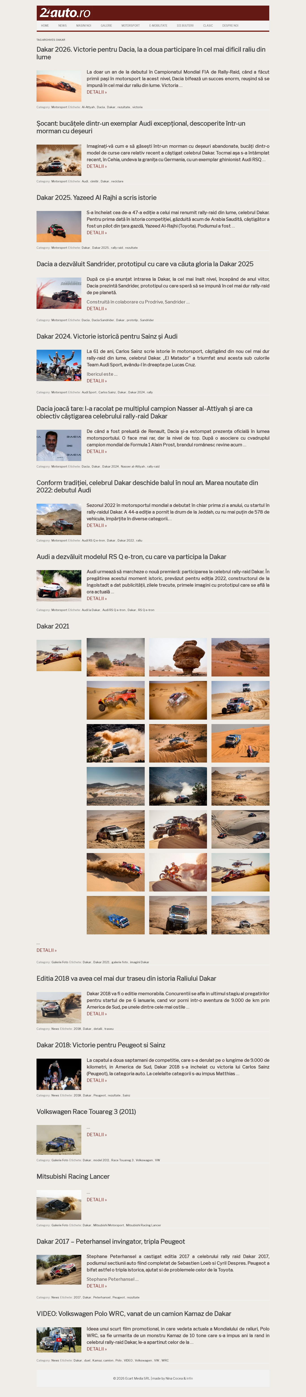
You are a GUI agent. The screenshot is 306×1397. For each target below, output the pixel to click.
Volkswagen (144, 1160)
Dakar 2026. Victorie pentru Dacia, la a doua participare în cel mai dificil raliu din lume (151, 53)
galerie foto (120, 962)
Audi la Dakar (91, 610)
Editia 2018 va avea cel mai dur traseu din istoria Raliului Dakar (126, 978)
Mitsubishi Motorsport (108, 1225)
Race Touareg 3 (122, 1160)
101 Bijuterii (185, 25)
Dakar (111, 107)
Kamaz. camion (103, 1360)
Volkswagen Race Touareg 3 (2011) (86, 1111)
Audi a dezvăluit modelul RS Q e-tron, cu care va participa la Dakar (131, 556)
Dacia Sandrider (103, 320)
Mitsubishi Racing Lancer (73, 1176)
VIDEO (128, 1360)
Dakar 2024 (136, 392)
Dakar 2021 (53, 626)
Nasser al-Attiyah (133, 466)
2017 (77, 1297)
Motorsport (131, 25)
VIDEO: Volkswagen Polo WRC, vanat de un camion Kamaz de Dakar (134, 1313)
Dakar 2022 (126, 540)
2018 (77, 1028)
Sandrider (147, 320)
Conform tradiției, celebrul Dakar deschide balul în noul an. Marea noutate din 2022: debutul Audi (147, 486)
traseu (109, 1028)
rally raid (117, 247)
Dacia (101, 107)
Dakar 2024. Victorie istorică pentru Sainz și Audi (107, 336)
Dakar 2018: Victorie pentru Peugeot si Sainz (101, 1045)
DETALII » (97, 92)
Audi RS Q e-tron (93, 540)
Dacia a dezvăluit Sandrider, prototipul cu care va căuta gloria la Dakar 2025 (145, 264)
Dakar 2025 (100, 247)
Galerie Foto (60, 962)
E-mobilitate (158, 25)
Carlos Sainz (107, 392)
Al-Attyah (88, 107)
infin (190, 1378)
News (62, 25)
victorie (137, 107)
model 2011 (101, 1160)
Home (45, 25)
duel (87, 1360)
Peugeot (100, 1095)
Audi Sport (89, 392)
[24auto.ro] (64, 19)
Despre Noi (230, 25)
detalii (98, 1028)
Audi (85, 181)
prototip (132, 320)
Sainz (126, 1095)
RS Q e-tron (146, 610)
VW (157, 1160)
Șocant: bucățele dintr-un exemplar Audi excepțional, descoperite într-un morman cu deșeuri (141, 127)
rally (150, 392)
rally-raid (153, 466)
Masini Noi (83, 25)
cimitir (94, 181)
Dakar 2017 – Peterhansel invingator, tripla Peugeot (111, 1241)
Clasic (208, 25)
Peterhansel (101, 1297)
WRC (165, 1360)
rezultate (124, 107)
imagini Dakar (139, 962)
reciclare (117, 181)
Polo (119, 1360)
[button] (116, 657)
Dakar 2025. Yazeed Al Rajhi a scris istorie (97, 197)
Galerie (106, 25)
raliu (139, 540)
